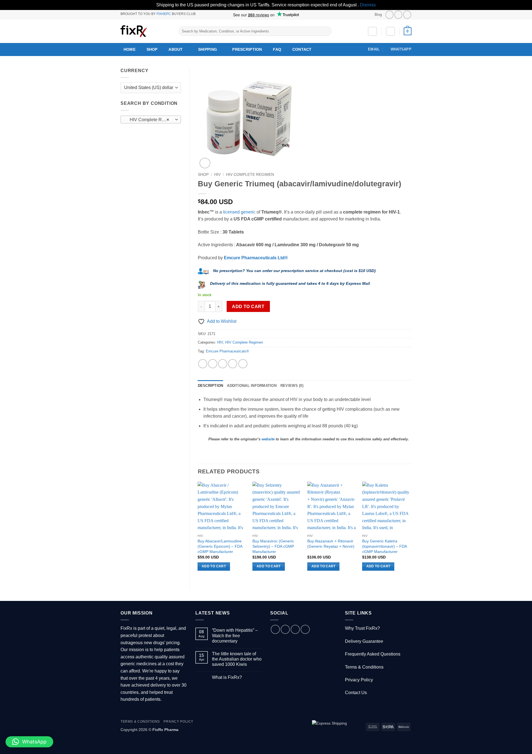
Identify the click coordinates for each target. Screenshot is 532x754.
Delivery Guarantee (364, 641)
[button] (390, 31)
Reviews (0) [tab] (291, 386)
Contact (302, 49)
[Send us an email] (295, 629)
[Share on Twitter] (212, 363)
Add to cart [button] (214, 566)
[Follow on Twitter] (398, 15)
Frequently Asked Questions (372, 654)
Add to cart (248, 306)
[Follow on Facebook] (389, 15)
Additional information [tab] (252, 386)
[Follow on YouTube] (407, 15)
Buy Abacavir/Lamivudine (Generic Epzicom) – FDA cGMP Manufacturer (220, 546)
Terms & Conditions (364, 667)
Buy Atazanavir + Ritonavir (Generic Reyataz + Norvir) (330, 544)
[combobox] (151, 119)
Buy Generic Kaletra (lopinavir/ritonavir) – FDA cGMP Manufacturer (384, 546)
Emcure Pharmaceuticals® (227, 351)
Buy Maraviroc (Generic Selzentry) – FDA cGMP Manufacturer (273, 546)
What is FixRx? (227, 677)
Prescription (247, 49)
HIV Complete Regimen (250, 174)
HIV (217, 174)
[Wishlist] (372, 31)
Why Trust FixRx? (362, 628)
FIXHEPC (164, 14)
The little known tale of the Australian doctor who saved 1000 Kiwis (237, 659)
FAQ (277, 49)
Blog (378, 14)
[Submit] (326, 31)
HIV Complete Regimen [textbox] (150, 119)
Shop (152, 49)
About (175, 49)
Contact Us (356, 692)
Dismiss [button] (368, 4)
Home (129, 49)
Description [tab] (210, 386)
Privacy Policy (359, 679)
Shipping (207, 49)
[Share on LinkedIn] (242, 363)
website (268, 439)
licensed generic (239, 212)
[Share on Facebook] (202, 363)
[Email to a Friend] (222, 363)
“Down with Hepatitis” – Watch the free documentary (235, 635)
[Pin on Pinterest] (232, 363)
